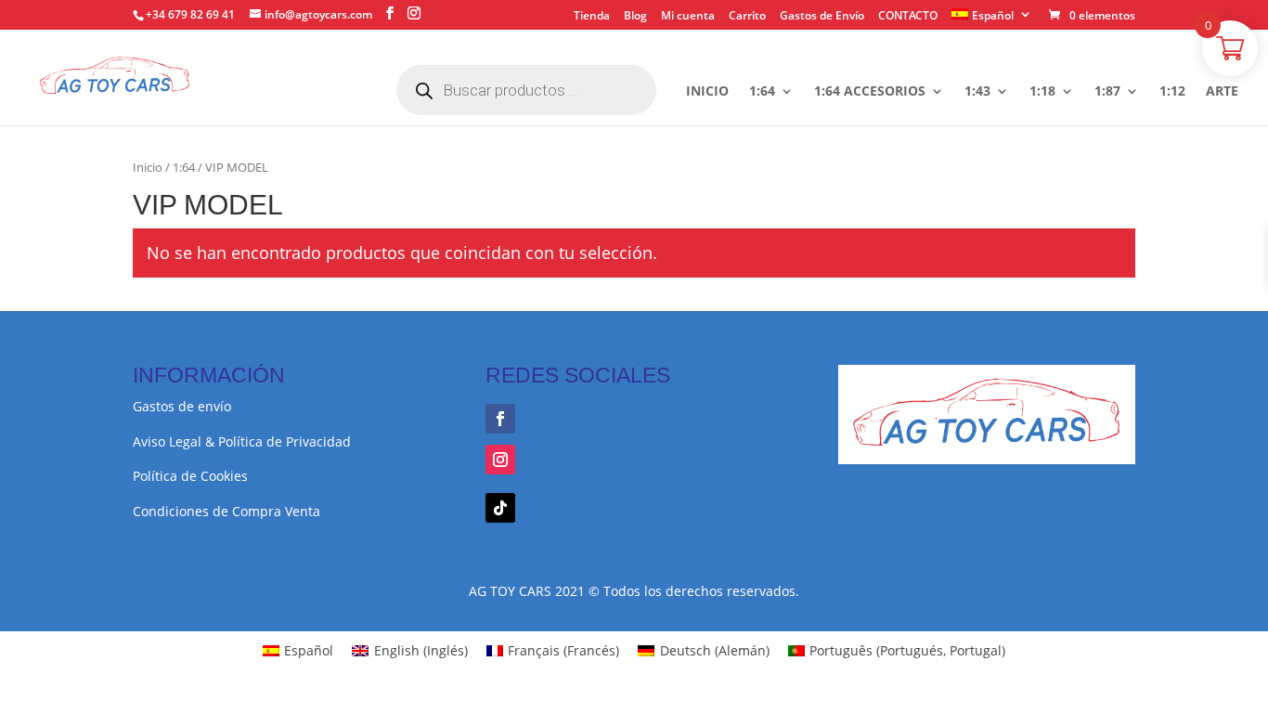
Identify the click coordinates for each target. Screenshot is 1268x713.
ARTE (1222, 91)
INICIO (707, 91)
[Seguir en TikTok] (500, 508)
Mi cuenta (688, 16)
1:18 (1042, 91)
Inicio (147, 167)
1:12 (1172, 91)
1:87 (1107, 91)
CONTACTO (908, 16)
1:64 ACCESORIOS (869, 91)
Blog (635, 16)
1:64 (762, 91)
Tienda (592, 16)
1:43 (977, 91)
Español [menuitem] (308, 650)
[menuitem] (991, 19)
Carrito (747, 16)
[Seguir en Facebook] (500, 419)
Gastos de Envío (822, 16)
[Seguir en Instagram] (500, 459)
